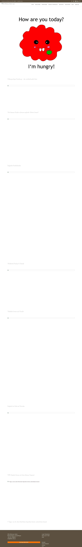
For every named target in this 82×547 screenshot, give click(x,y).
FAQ (43, 537)
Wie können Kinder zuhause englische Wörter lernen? (23, 112)
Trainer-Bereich (45, 543)
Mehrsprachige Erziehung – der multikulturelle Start (22, 79)
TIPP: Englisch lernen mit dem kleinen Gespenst (21, 475)
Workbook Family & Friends (16, 263)
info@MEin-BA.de (20, 1)
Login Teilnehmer (46, 534)
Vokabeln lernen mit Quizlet (16, 311)
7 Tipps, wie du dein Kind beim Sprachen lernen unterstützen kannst (27, 522)
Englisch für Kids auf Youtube (16, 406)
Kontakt (43, 542)
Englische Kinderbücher (14, 165)
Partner (43, 545)
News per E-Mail (45, 535)
